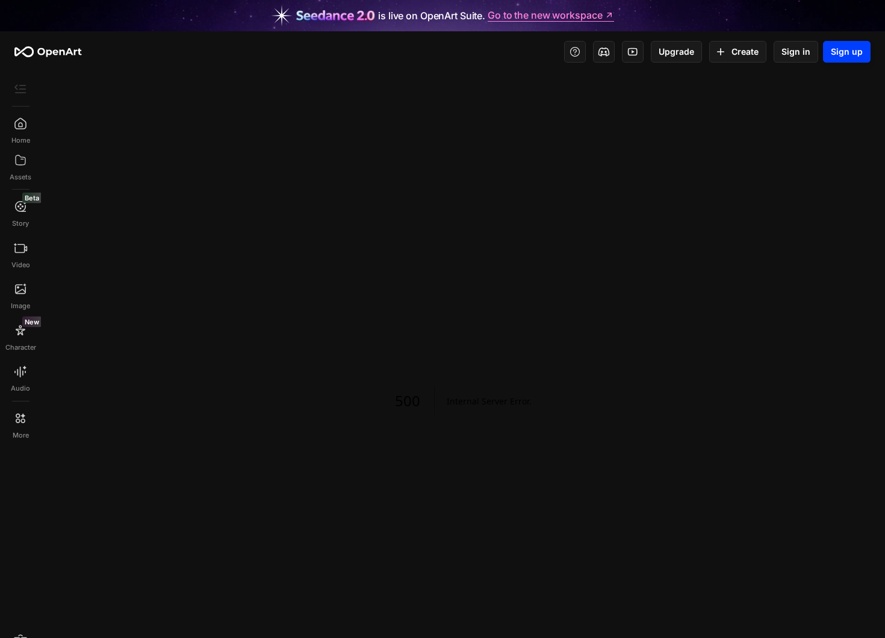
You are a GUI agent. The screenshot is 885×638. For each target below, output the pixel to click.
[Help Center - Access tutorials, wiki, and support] (575, 52)
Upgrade (676, 51)
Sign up (847, 51)
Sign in (795, 51)
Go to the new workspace (545, 15)
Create (745, 51)
